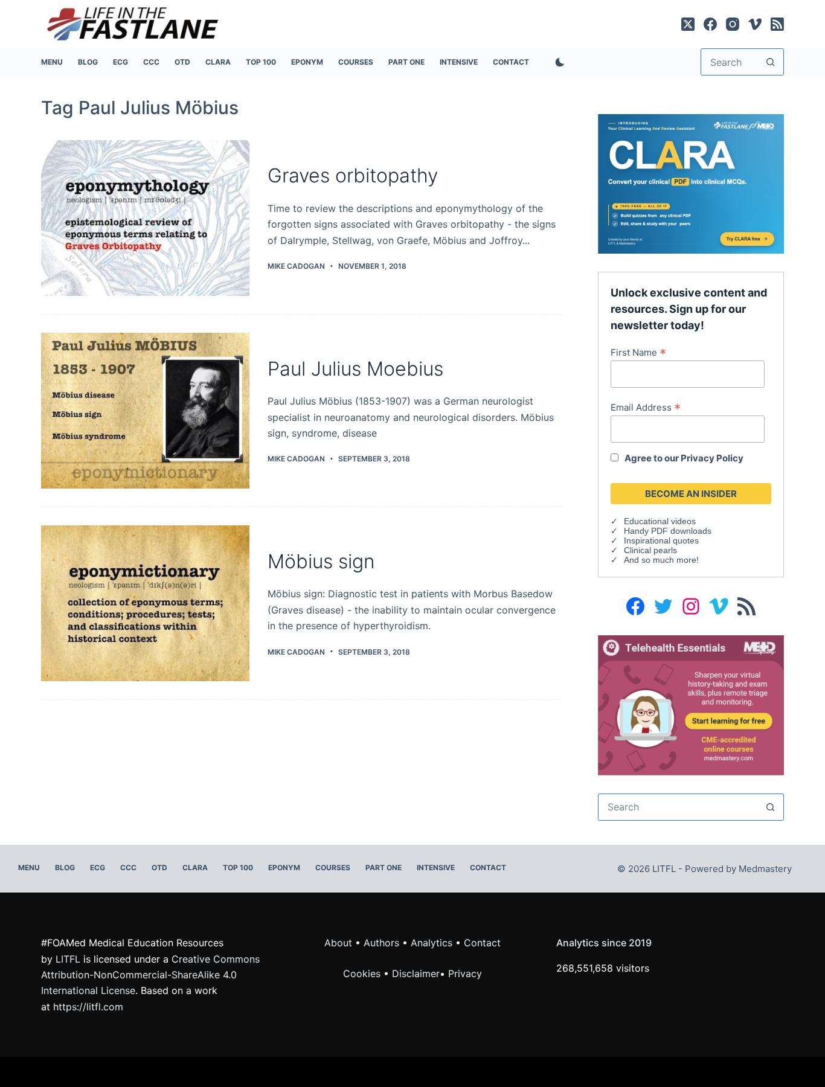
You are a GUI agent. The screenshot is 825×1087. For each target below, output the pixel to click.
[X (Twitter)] (688, 24)
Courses (355, 61)
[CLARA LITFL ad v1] (690, 183)
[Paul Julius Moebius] (145, 411)
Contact (511, 61)
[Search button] (770, 62)
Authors (381, 943)
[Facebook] (710, 24)
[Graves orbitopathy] (145, 218)
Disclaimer (416, 973)
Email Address (646, 407)
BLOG (88, 61)
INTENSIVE (459, 61)
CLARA (218, 61)
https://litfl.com (88, 1007)
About (338, 943)
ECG (120, 61)
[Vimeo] (755, 24)
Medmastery (765, 868)
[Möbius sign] (145, 603)
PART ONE (406, 61)
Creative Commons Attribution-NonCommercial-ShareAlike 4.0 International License (150, 975)
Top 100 (261, 61)
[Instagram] (732, 24)
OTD (182, 61)
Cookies (363, 973)
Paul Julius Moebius (355, 368)
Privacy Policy (712, 458)
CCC (151, 61)
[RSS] (777, 24)
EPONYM (307, 61)
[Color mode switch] (557, 62)
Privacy (465, 973)
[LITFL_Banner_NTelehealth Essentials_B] (690, 704)
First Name (638, 352)
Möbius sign (321, 561)
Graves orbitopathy (353, 175)
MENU (52, 61)
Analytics (431, 943)
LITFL (68, 959)
